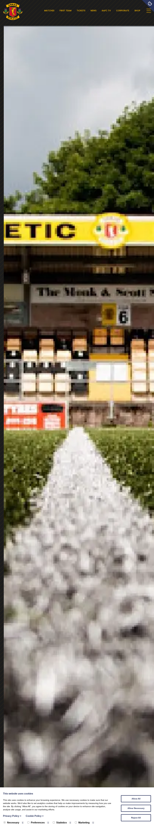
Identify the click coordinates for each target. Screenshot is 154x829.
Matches (49, 10)
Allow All (136, 798)
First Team (65, 10)
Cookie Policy (34, 816)
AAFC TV (106, 10)
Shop (137, 10)
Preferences (38, 822)
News (93, 10)
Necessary (13, 822)
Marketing (84, 822)
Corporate (122, 10)
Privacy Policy (12, 816)
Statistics (61, 822)
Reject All (136, 817)
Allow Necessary (136, 808)
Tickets (81, 10)
